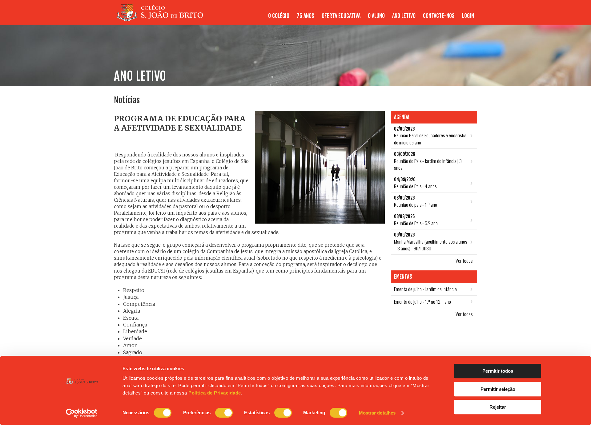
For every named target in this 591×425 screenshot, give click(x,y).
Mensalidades (461, 19)
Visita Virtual (461, 19)
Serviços (367, 19)
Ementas (425, 19)
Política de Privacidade (214, 392)
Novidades (382, 19)
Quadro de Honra (457, 19)
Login (468, 15)
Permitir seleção (497, 389)
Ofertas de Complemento (375, 19)
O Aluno (427, 19)
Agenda (404, 19)
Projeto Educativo (305, 19)
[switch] (224, 413)
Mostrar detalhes (377, 412)
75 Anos (305, 15)
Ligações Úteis (428, 19)
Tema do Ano (355, 19)
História (274, 19)
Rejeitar (497, 407)
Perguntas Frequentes (365, 19)
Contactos (284, 19)
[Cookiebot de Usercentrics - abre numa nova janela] (82, 413)
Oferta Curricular (328, 19)
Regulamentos (395, 19)
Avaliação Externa (456, 19)
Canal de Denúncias (411, 19)
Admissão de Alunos (423, 19)
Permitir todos (497, 371)
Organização (341, 19)
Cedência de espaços (319, 19)
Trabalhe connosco (455, 19)
